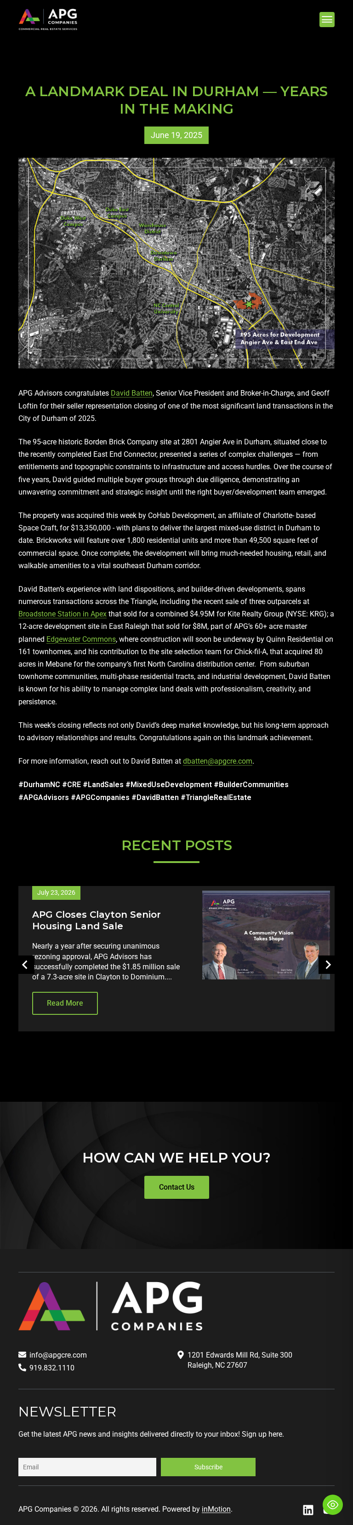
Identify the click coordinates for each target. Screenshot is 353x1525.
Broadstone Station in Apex (62, 614)
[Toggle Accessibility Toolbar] (333, 1505)
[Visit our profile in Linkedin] (308, 1510)
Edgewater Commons (81, 639)
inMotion (216, 1509)
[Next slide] (328, 964)
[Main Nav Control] (327, 19)
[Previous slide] (25, 964)
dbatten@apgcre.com (217, 761)
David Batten (132, 393)
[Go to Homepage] (47, 19)
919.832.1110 (51, 1368)
